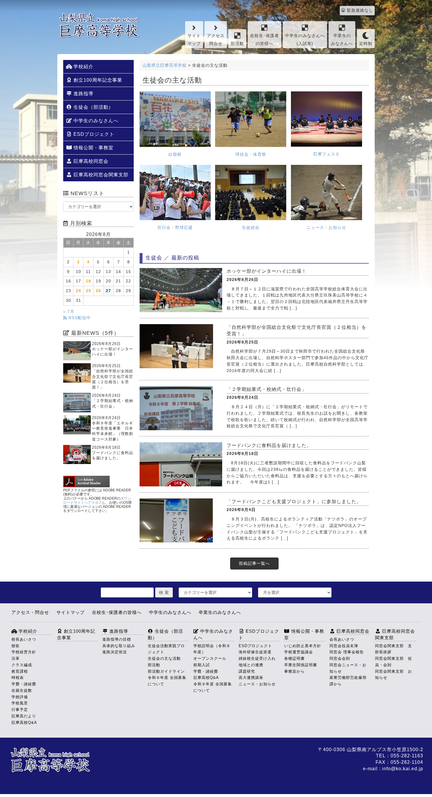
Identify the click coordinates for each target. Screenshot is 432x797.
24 (78, 291)
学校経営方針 (23, 652)
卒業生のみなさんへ (342, 40)
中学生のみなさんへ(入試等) (305, 40)
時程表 (17, 677)
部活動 (237, 43)
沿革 (15, 658)
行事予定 (19, 709)
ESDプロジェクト (93, 134)
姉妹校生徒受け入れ (257, 658)
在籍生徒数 (21, 690)
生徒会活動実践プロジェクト (166, 649)
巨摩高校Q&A (24, 722)
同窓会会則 (339, 658)
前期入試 (201, 665)
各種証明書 (294, 658)
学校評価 (19, 697)
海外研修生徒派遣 (255, 652)
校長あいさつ (23, 639)
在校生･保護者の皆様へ (264, 40)
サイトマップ (194, 40)
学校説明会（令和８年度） (211, 649)
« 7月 (68, 311)
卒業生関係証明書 (300, 665)
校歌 (15, 646)
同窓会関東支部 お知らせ (393, 674)
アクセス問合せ (216, 40)
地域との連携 (251, 665)
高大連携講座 (251, 677)
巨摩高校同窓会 (90, 161)
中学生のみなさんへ (95, 120)
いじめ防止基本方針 (302, 646)
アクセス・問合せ (30, 612)
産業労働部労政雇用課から (347, 680)
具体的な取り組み (118, 646)
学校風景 (19, 703)
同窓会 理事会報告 (346, 652)
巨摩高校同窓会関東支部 (100, 174)
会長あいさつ (341, 639)
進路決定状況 (114, 652)
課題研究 (247, 671)
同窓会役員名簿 (343, 646)
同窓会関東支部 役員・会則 (393, 661)
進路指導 (82, 93)
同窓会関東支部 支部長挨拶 (393, 649)
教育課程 (19, 671)
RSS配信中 (79, 318)
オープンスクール (209, 658)
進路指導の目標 (116, 639)
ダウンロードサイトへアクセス (97, 500)
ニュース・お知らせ (257, 684)
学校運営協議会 (298, 652)
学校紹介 (82, 66)
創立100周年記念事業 (97, 80)
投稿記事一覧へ (254, 563)
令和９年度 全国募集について (167, 680)
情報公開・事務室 (92, 147)
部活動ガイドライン (166, 671)
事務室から (294, 671)
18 (88, 281)
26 (98, 291)
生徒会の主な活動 (164, 658)
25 (88, 291)
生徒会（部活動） (92, 107)
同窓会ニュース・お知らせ (347, 668)
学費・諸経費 (23, 684)
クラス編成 (21, 665)
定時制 (365, 43)
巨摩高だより (23, 716)
